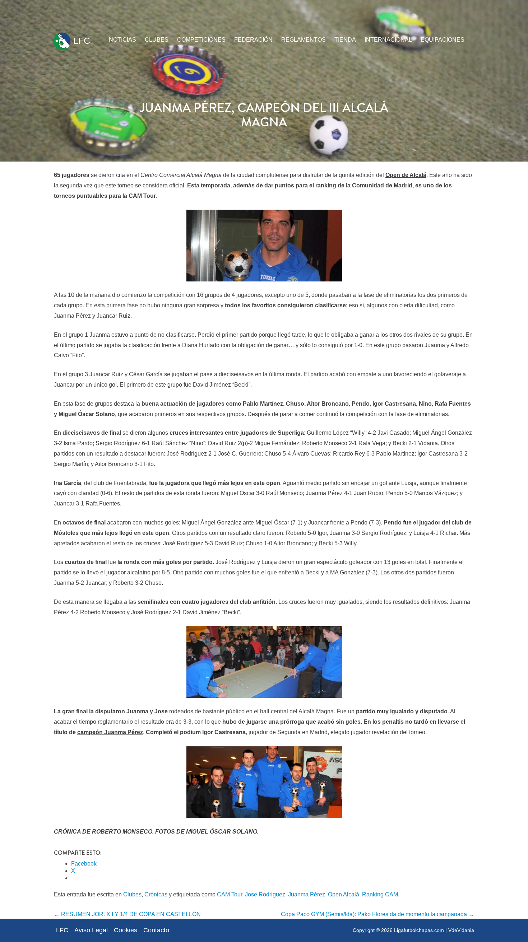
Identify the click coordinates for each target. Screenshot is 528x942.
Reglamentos (303, 40)
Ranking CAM (380, 894)
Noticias (122, 40)
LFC (80, 41)
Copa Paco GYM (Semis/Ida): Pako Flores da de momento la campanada (377, 914)
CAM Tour (229, 894)
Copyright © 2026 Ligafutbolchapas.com (398, 930)
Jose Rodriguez (265, 894)
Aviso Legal (91, 930)
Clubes (156, 40)
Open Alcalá (343, 894)
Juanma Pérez (306, 894)
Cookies (125, 930)
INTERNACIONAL (388, 40)
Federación (253, 40)
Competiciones (201, 40)
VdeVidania (461, 930)
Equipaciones (442, 40)
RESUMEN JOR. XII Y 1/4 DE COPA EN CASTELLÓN (127, 914)
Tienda (345, 40)
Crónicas (155, 894)
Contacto (156, 930)
